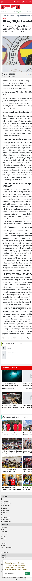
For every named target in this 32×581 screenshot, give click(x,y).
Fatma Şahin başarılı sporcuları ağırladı (9, 470)
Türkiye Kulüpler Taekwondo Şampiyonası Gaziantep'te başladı (12, 452)
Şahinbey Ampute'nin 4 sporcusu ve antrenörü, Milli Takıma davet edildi (12, 434)
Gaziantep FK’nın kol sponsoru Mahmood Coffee (11, 488)
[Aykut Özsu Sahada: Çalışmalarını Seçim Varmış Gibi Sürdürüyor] (12, 398)
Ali (5, 338)
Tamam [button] (27, 573)
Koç (11, 338)
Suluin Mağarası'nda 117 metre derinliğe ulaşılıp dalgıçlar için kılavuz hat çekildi (10, 384)
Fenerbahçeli (26, 338)
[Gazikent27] (10, 7)
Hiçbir (17, 338)
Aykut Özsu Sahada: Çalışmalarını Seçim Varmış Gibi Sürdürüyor (11, 406)
